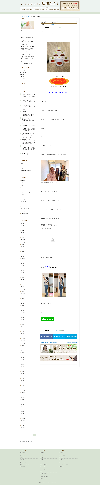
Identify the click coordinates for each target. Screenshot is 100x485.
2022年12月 (23, 289)
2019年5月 (22, 380)
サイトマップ (23, 459)
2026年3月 (22, 232)
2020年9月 (22, 345)
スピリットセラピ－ (44, 464)
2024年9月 (22, 263)
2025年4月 (22, 253)
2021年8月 (22, 319)
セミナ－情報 (23, 199)
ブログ (22, 206)
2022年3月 (22, 305)
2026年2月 (22, 235)
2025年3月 (22, 256)
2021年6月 (22, 324)
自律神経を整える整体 (24, 213)
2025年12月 (23, 239)
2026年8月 (22, 223)
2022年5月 (22, 300)
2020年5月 (22, 352)
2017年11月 (23, 420)
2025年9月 (22, 244)
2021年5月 (22, 326)
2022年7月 (22, 298)
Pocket (55, 27)
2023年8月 (22, 272)
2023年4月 (22, 279)
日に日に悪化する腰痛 (71, 342)
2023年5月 (22, 277)
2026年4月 (22, 230)
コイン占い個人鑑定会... (26, 105)
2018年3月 (22, 411)
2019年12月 (23, 364)
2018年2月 (22, 413)
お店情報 (22, 182)
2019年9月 (22, 371)
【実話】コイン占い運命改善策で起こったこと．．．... (28, 95)
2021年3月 (22, 331)
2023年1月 (22, 286)
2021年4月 (22, 329)
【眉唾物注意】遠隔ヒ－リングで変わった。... (28, 126)
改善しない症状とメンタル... (27, 145)
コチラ (47, 267)
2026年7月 (22, 225)
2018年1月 (22, 416)
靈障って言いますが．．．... (27, 118)
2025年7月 (22, 246)
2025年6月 (22, 249)
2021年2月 (22, 333)
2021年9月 (22, 317)
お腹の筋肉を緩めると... (26, 139)
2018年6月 (22, 404)
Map (42, 251)
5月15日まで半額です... (26, 153)
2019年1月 (22, 387)
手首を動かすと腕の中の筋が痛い (26, 170)
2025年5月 (22, 251)
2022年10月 (23, 293)
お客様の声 (22, 76)
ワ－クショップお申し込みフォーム (26, 441)
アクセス (22, 457)
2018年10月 (23, 394)
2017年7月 (22, 430)
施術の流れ (22, 74)
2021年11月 (23, 312)
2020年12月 (23, 338)
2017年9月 (22, 425)
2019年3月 (22, 383)
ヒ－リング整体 (52, 24)
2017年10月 (23, 423)
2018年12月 (23, 390)
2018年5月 (22, 406)
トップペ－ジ (22, 70)
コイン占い (23, 194)
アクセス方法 (23, 187)
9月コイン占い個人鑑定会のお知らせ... (28, 134)
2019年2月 (22, 385)
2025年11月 (23, 242)
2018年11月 (23, 392)
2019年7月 (22, 376)
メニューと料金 (23, 72)
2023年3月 (22, 282)
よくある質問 (22, 78)
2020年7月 (22, 350)
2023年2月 (22, 284)
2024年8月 (22, 265)
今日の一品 (23, 211)
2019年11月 (23, 366)
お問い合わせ (23, 452)
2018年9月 (22, 397)
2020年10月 (23, 343)
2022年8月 (22, 296)
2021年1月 (22, 336)
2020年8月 (22, 347)
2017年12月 (23, 418)
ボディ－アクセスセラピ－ (25, 208)
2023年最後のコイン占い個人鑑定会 (49, 342)
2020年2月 (22, 359)
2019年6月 (22, 378)
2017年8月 (22, 427)
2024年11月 (23, 258)
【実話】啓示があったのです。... (28, 111)
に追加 (72, 336)
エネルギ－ (42, 459)
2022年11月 (23, 291)
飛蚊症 (22, 163)
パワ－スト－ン (23, 201)
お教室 (22, 185)
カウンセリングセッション (25, 192)
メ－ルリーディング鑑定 (25, 464)
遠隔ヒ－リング (23, 215)
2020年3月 (22, 357)
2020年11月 (23, 340)
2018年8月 (22, 399)
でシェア (47, 336)
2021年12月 (23, 310)
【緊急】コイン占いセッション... (28, 100)
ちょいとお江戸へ (24, 168)
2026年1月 (22, 237)
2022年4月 (22, 303)
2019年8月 (22, 373)
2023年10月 (23, 270)
